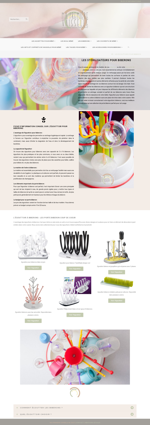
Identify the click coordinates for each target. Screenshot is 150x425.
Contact (80, 422)
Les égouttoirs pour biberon (128, 54)
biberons (113, 67)
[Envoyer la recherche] (26, 19)
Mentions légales (92, 422)
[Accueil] (112, 54)
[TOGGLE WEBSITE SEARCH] (128, 47)
